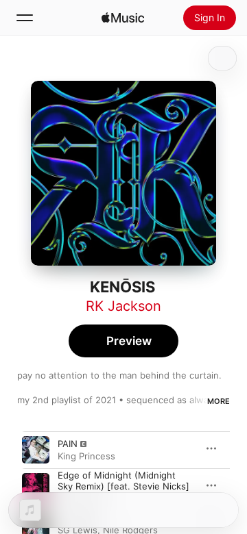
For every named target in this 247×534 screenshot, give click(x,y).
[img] (123, 18)
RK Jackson (123, 306)
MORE (218, 401)
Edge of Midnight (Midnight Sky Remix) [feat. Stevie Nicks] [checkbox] (123, 481)
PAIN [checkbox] (68, 443)
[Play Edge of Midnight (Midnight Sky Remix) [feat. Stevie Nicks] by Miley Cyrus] (35, 486)
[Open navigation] (25, 18)
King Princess (86, 455)
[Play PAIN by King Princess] (35, 449)
